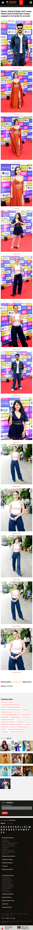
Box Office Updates (6, 882)
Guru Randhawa (5, 731)
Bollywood (8, 900)
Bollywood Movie (8, 856)
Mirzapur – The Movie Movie (8, 844)
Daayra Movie (5, 853)
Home (2, 913)
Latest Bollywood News (16, 717)
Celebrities (10, 823)
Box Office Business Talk (7, 883)
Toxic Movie (4, 839)
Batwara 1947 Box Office (7, 712)
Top (5, 866)
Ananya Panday (16, 301)
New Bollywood (8, 837)
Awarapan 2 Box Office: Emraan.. (8, 719)
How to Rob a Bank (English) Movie (10, 843)
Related (3, 738)
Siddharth (4, 729)
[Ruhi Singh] (5, 758)
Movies (3, 823)
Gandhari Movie (5, 841)
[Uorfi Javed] (16, 746)
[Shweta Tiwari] (5, 746)
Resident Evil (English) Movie (8, 852)
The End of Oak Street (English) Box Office (10, 714)
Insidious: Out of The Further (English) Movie (11, 709)
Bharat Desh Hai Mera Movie (8, 850)
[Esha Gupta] (5, 783)
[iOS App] (14, 918)
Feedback (20, 913)
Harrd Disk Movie (26, 709)
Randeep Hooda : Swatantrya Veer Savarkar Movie (12, 724)
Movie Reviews (5, 890)
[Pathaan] (16, 771)
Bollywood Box (7, 869)
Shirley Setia (16, 254)
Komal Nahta (20, 722)
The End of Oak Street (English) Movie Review (11, 704)
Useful (5, 904)
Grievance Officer (5, 915)
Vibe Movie (4, 849)
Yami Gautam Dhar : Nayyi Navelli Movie (16, 729)
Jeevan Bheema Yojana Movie (8, 846)
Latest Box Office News (7, 880)
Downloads (7, 907)
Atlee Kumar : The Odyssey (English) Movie (20, 726)
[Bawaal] (16, 758)
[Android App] (11, 918)
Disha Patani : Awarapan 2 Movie (17, 731)
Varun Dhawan (28, 724)
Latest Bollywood (8, 875)
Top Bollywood (7, 894)
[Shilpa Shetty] (5, 771)
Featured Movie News (7, 879)
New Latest (6, 897)
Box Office (7, 862)
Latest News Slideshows (7, 887)
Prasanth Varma (5, 726)
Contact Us (25, 913)
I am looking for (7, 805)
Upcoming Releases (6, 888)
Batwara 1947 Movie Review (8, 702)
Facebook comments (7, 686)
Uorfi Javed (16, 114)
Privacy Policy (13, 913)
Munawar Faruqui (16, 68)
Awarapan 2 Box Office (26, 714)
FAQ (11, 915)
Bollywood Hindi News (7, 891)
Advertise (7, 913)
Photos (9, 738)
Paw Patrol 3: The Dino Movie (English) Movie (11, 707)
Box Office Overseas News (8, 885)
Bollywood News (5, 717)
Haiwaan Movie (5, 847)
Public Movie (7, 859)
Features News (26, 717)
